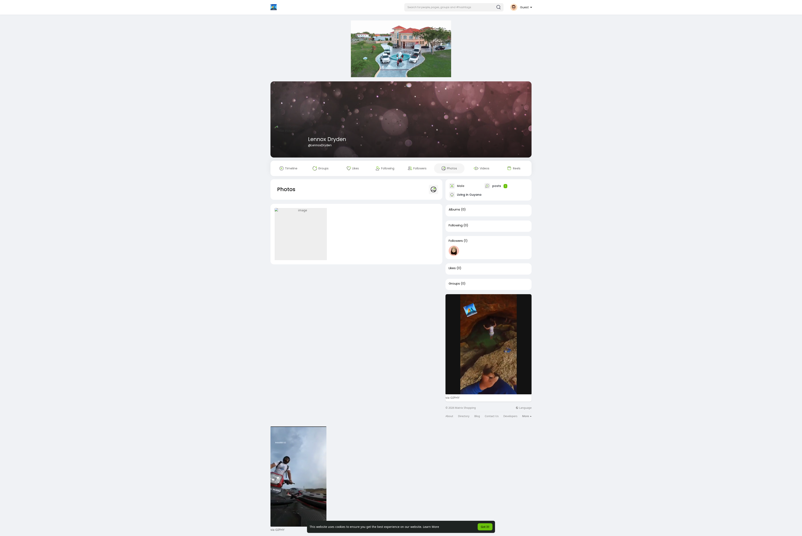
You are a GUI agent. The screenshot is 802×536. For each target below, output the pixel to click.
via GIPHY (452, 397)
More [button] (525, 416)
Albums (454, 209)
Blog (477, 416)
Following (456, 225)
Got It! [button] (485, 527)
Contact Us (492, 416)
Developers (510, 416)
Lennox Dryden (327, 139)
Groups (454, 283)
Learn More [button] (431, 527)
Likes (452, 268)
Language (525, 407)
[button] (454, 7)
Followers (456, 240)
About (449, 416)
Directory (464, 416)
